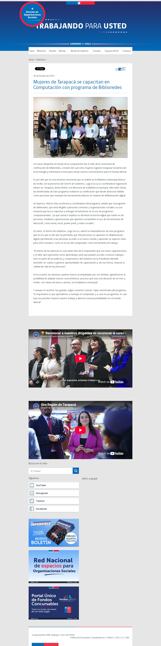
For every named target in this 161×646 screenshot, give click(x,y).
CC (122, 637)
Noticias (62, 51)
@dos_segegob (90, 478)
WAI (127, 637)
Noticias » (41, 59)
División (52, 51)
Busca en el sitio (38, 463)
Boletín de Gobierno (79, 51)
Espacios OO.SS (111, 51)
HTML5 (110, 637)
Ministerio (41, 51)
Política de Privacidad (80, 637)
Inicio (32, 51)
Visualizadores (98, 637)
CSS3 (117, 637)
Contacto (127, 51)
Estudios (97, 51)
